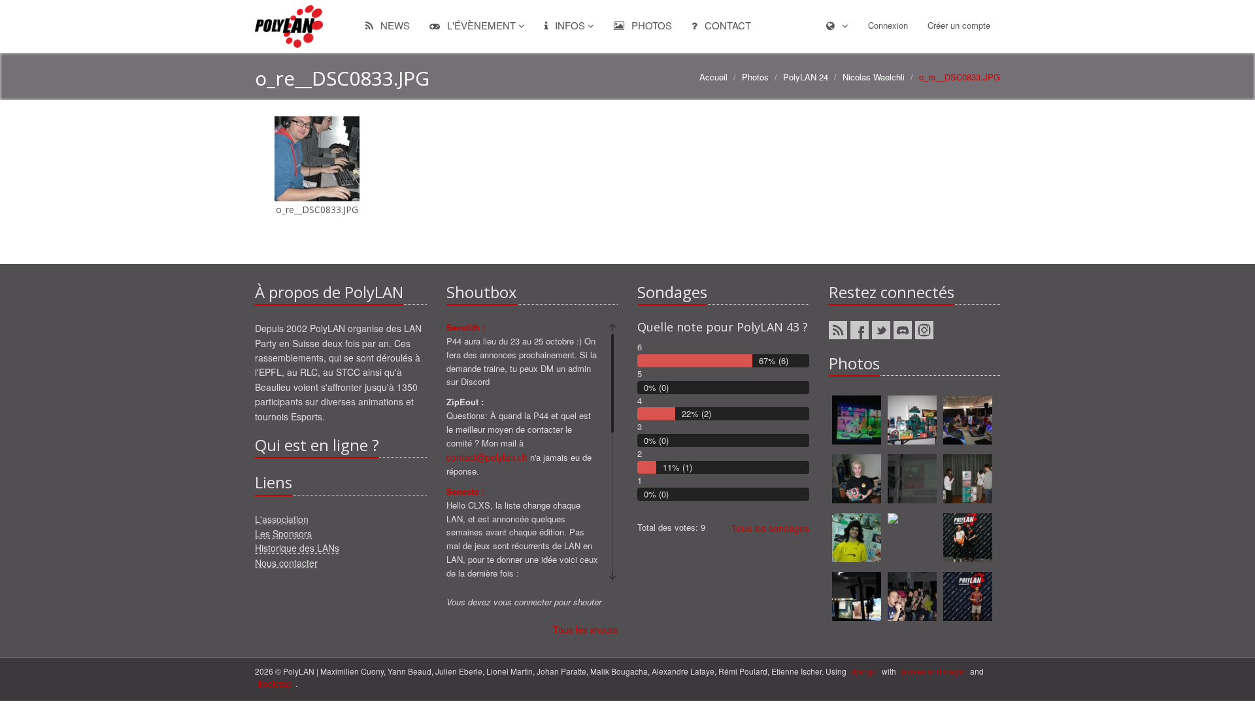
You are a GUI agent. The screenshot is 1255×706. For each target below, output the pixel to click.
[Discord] (903, 330)
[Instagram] (924, 330)
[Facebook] (859, 330)
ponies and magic (933, 671)
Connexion (888, 25)
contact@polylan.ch (486, 456)
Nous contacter (286, 562)
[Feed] (838, 330)
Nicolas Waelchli (874, 77)
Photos (650, 25)
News (394, 25)
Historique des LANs (297, 547)
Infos (570, 25)
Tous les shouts (585, 629)
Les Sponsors (283, 533)
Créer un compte (959, 25)
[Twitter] (881, 330)
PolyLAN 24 (805, 77)
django (864, 671)
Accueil (713, 77)
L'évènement (481, 25)
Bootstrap (275, 683)
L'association (282, 519)
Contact (726, 25)
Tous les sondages (770, 528)
